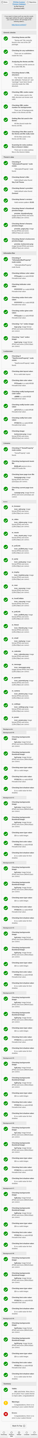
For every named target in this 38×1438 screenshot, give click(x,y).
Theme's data (11, 1435)
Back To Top (17, 1426)
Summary (4, 1434)
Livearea (26, 1434)
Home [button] (5, 2)
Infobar (19, 1434)
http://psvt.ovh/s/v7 (19, 25)
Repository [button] (32, 2)
